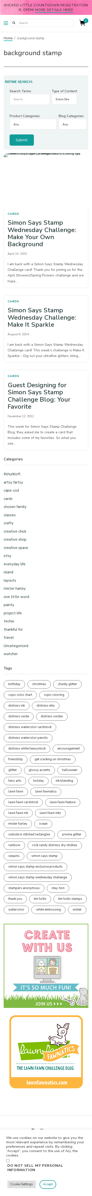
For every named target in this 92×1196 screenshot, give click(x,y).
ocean (43, 823)
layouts (10, 580)
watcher (11, 653)
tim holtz (40, 899)
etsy (7, 555)
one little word (16, 596)
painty (9, 604)
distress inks (46, 705)
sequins (14, 856)
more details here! (54, 9)
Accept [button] (48, 1184)
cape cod (11, 490)
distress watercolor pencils (28, 738)
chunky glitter (67, 684)
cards (13, 214)
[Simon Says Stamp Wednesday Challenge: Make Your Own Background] (46, 180)
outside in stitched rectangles (29, 834)
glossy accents (39, 770)
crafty (8, 523)
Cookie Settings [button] (21, 1184)
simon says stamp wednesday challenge (37, 877)
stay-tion (58, 888)
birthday (14, 684)
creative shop (15, 539)
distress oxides (52, 716)
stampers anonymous (24, 888)
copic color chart (20, 695)
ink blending (64, 781)
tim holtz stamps (70, 899)
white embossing (48, 909)
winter (77, 909)
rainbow (14, 845)
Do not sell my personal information (35, 1167)
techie (9, 621)
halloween (69, 770)
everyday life (15, 564)
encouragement (68, 748)
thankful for (13, 629)
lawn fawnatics (46, 791)
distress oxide (18, 716)
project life (13, 613)
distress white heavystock (27, 748)
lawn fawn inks (50, 813)
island (8, 572)
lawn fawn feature (63, 802)
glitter (12, 770)
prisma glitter (71, 834)
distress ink (16, 705)
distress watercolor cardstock (30, 727)
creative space (16, 547)
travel (9, 637)
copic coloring (54, 695)
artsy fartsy (13, 482)
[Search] (13, 23)
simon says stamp (44, 856)
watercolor (16, 909)
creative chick (15, 531)
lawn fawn (15, 791)
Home (8, 38)
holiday (38, 781)
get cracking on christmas (53, 759)
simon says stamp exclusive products (35, 866)
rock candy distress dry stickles (54, 845)
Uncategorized (16, 645)
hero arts (14, 781)
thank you (15, 899)
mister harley (15, 588)
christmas (39, 684)
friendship (15, 759)
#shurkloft (12, 474)
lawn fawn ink (18, 813)
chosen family (15, 506)
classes (10, 515)
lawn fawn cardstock (23, 802)
